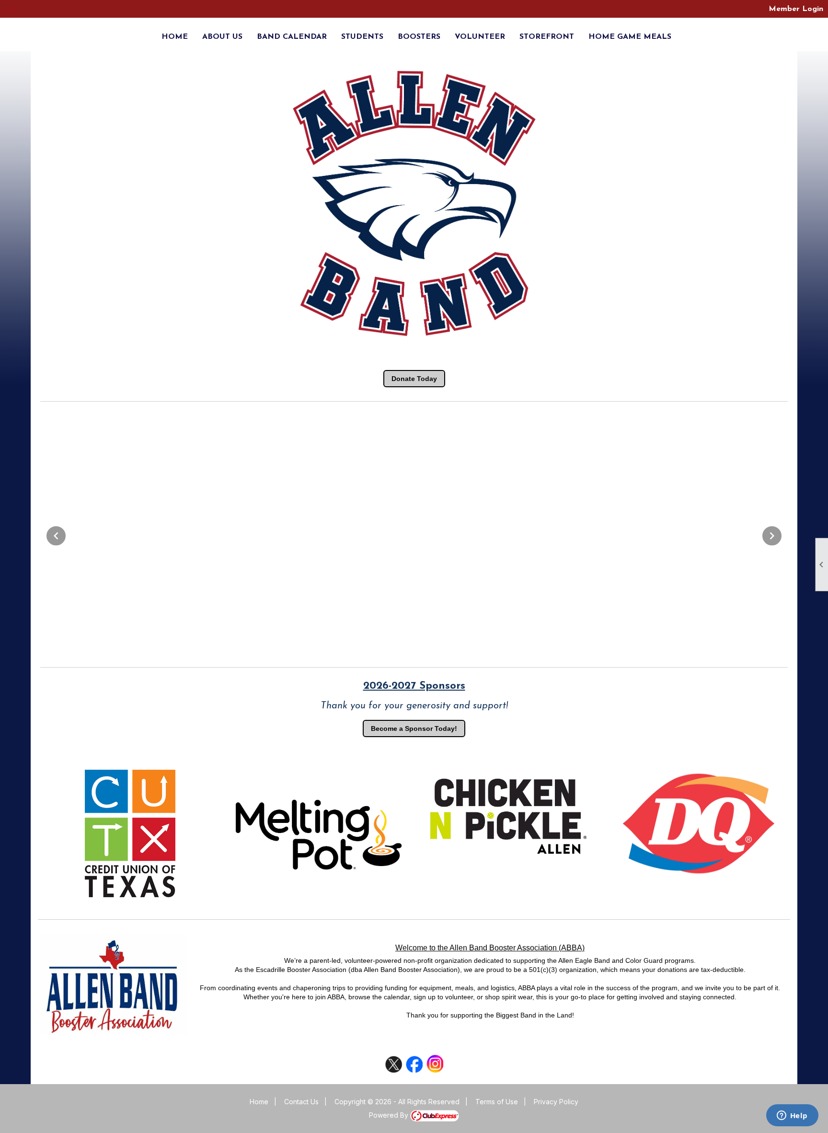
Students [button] (362, 37)
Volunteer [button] (480, 37)
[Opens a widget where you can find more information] (792, 1116)
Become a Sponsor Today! (414, 728)
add (10, 9)
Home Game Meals (629, 37)
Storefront (546, 37)
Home (174, 37)
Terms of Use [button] (496, 1102)
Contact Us (301, 1102)
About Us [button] (222, 37)
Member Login (796, 9)
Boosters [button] (419, 37)
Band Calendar (292, 37)
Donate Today (414, 378)
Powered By (389, 1115)
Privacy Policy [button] (556, 1102)
